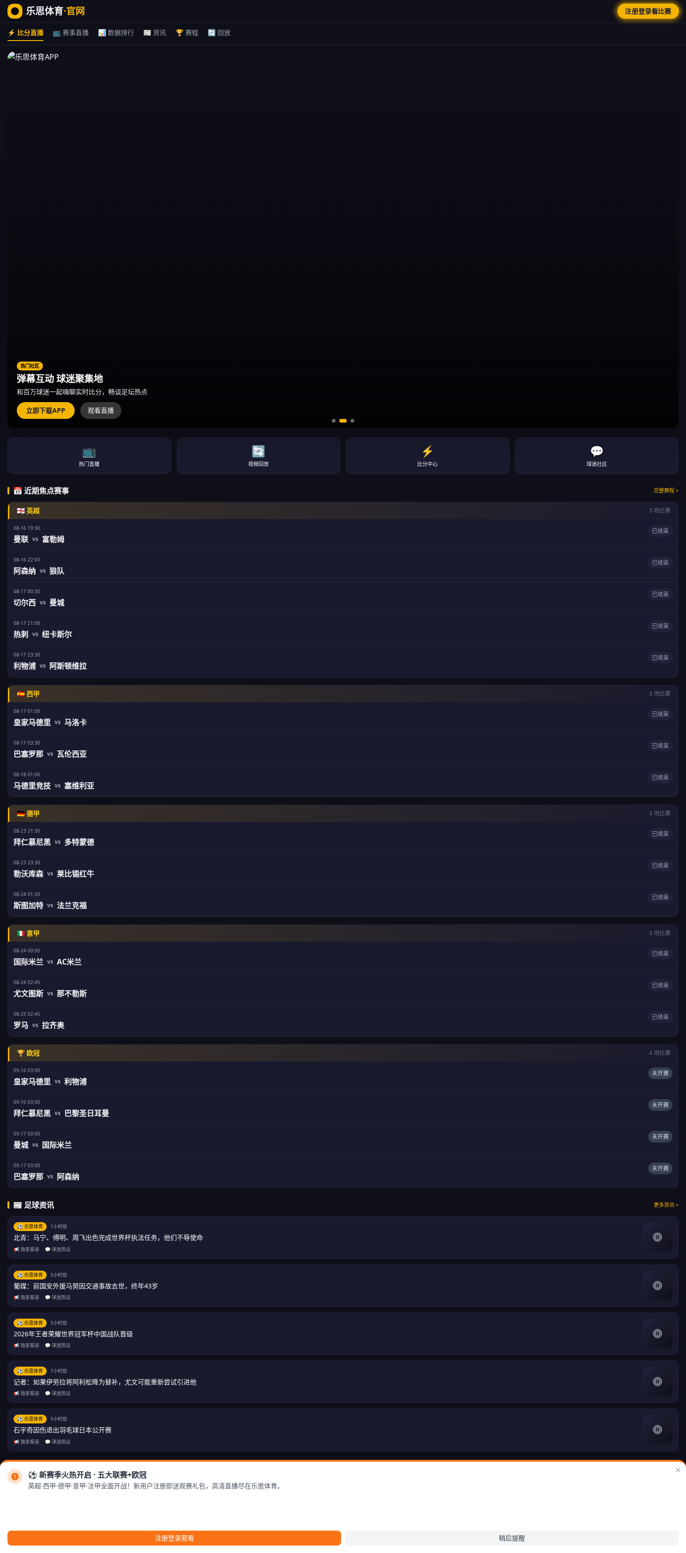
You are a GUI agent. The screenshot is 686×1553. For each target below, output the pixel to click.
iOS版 (77, 1501)
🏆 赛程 (186, 32)
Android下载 (38, 1501)
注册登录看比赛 (648, 11)
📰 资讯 (154, 32)
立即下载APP (45, 410)
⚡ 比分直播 (25, 32)
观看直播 (101, 410)
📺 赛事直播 (71, 32)
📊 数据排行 (116, 32)
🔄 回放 (219, 32)
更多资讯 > (666, 1204)
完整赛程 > (666, 490)
